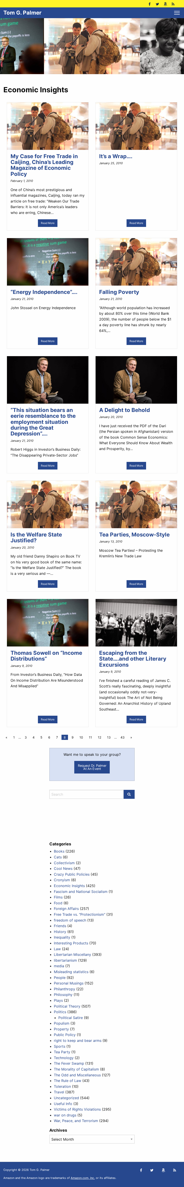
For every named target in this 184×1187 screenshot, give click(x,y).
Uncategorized (66, 1098)
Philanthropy (64, 989)
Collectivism (64, 863)
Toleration (62, 1086)
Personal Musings (68, 983)
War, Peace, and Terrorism (76, 1120)
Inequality (62, 937)
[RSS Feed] (173, 3)
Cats (58, 857)
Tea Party (62, 1052)
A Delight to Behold (124, 410)
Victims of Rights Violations (77, 1109)
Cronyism (62, 880)
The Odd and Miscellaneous (77, 1075)
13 (109, 737)
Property (61, 1029)
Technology (64, 1058)
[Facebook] (149, 3)
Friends (60, 926)
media (59, 966)
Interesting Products (71, 943)
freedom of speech (70, 920)
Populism (61, 1023)
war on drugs (65, 1115)
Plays (58, 1000)
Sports (59, 1046)
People (60, 977)
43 (122, 737)
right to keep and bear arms (77, 1040)
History (60, 931)
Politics (60, 1012)
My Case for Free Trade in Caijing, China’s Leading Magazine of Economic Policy (44, 165)
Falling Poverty (119, 292)
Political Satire (70, 1017)
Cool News (63, 868)
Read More (48, 223)
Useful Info (63, 1103)
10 (81, 737)
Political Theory (67, 1006)
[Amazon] (165, 3)
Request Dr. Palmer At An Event (92, 767)
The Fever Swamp (69, 1063)
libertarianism (65, 960)
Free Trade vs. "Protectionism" (79, 914)
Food (58, 903)
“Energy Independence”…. (44, 292)
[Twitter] (157, 3)
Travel (59, 1092)
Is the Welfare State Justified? (36, 537)
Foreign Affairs (66, 908)
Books (59, 851)
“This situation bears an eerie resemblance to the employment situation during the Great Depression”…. (43, 422)
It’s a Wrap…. (115, 156)
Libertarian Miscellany (72, 954)
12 (99, 737)
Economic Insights (69, 885)
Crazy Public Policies (72, 874)
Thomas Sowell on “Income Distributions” (46, 656)
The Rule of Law (67, 1080)
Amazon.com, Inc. (83, 1178)
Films (58, 897)
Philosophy (63, 994)
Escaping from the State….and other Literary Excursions (132, 659)
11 (90, 737)
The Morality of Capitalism (76, 1069)
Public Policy (65, 1034)
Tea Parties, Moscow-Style (134, 534)
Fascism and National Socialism (80, 891)
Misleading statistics (71, 971)
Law (57, 949)
